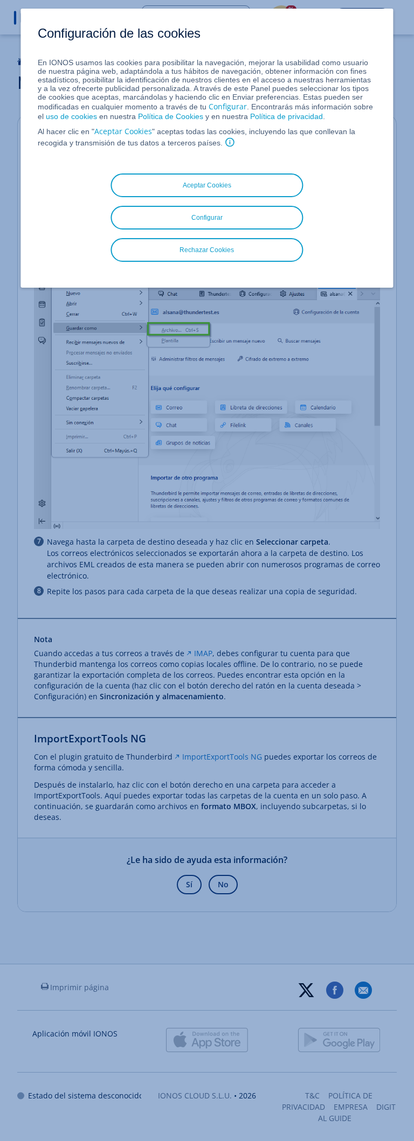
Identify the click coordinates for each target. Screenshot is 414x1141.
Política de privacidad (286, 116)
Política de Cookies (170, 116)
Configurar (228, 106)
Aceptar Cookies (123, 131)
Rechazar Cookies (207, 250)
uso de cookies (70, 116)
